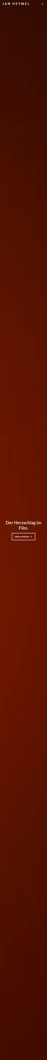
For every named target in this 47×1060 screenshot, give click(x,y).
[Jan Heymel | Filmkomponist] (16, 3)
